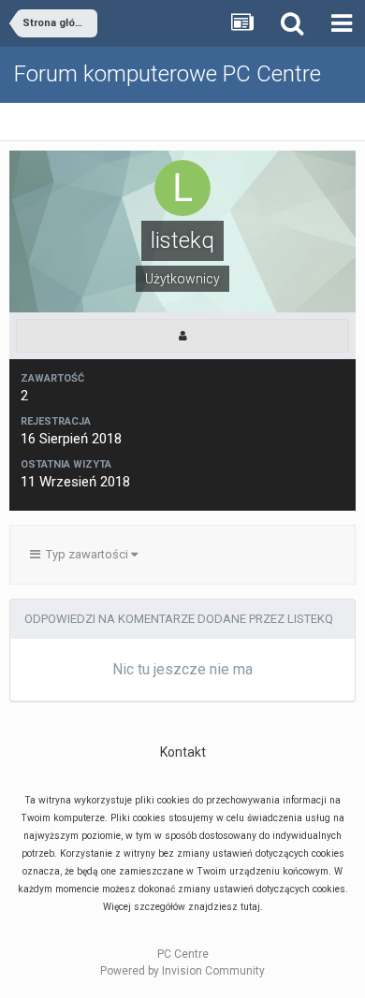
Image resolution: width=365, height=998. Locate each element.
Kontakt (183, 752)
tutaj (250, 907)
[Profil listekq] (182, 336)
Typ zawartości (85, 554)
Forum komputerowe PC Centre (167, 74)
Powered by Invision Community (182, 970)
